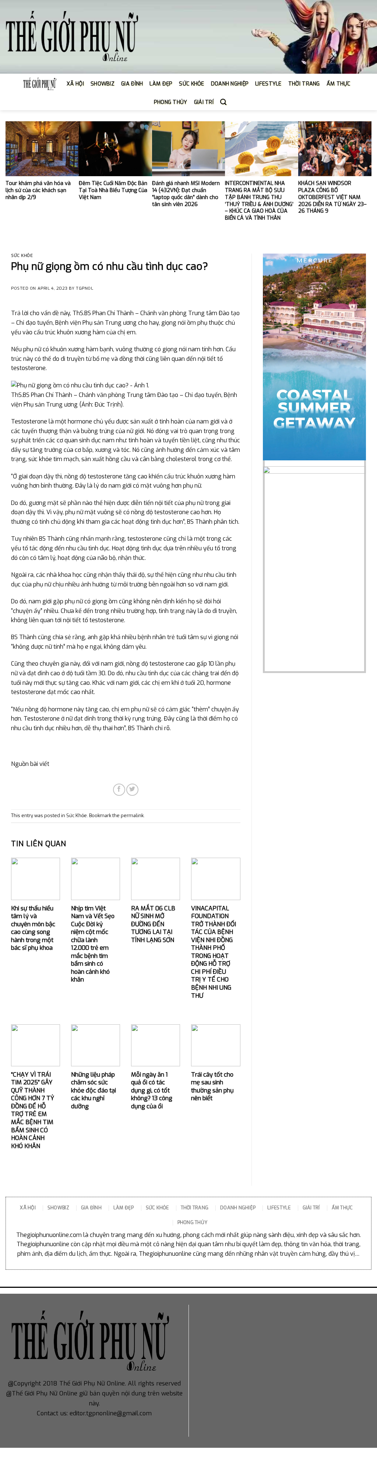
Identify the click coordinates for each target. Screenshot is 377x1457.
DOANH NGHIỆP (230, 83)
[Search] (223, 102)
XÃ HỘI (75, 83)
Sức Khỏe (22, 255)
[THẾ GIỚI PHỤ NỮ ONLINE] (72, 37)
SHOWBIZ (102, 83)
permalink (132, 815)
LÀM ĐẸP (160, 83)
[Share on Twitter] (132, 790)
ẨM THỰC (338, 83)
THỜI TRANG (304, 83)
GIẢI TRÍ (204, 102)
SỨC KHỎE (191, 83)
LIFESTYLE (268, 83)
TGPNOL (84, 288)
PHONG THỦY (170, 102)
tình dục (161, 522)
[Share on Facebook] (119, 790)
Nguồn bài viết (30, 764)
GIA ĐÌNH (132, 83)
